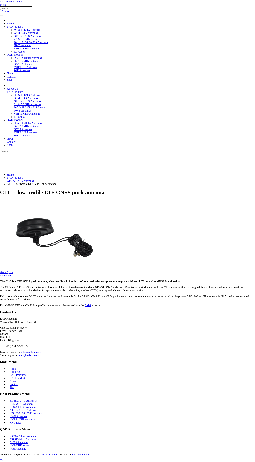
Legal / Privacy (49, 454)
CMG (88, 305)
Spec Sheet (6, 275)
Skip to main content (11, 1)
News (10, 73)
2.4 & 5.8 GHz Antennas (27, 39)
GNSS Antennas (23, 64)
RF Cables (20, 51)
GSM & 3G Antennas (26, 32)
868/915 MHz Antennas (27, 60)
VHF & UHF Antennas (27, 48)
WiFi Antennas (22, 70)
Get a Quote (6, 272)
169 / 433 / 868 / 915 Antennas (31, 42)
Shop (10, 79)
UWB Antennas (22, 45)
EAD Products (15, 26)
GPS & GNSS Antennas (27, 36)
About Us (12, 23)
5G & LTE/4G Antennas (27, 29)
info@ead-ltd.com (31, 351)
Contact (6, 11)
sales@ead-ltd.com (28, 355)
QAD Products (15, 54)
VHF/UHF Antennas (25, 67)
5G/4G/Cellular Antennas (28, 57)
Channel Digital (81, 454)
